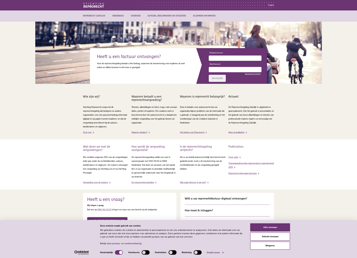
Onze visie (233, 157)
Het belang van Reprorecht (192, 132)
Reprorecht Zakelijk (94, 16)
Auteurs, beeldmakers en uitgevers (167, 16)
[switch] (146, 252)
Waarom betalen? (139, 132)
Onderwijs (118, 16)
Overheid (136, 16)
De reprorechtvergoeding (143, 182)
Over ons (87, 132)
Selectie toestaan (270, 236)
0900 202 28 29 (104, 209)
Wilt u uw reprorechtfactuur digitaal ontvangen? (216, 198)
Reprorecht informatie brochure (242, 173)
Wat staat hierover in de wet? (193, 182)
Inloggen (217, 78)
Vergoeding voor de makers (95, 182)
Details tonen (213, 252)
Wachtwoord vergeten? (253, 74)
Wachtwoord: (215, 64)
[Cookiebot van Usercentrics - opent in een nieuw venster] (81, 252)
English (271, 5)
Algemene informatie (204, 16)
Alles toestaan (270, 227)
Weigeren (270, 245)
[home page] (93, 5)
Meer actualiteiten (236, 132)
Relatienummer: (216, 53)
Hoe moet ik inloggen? (199, 210)
